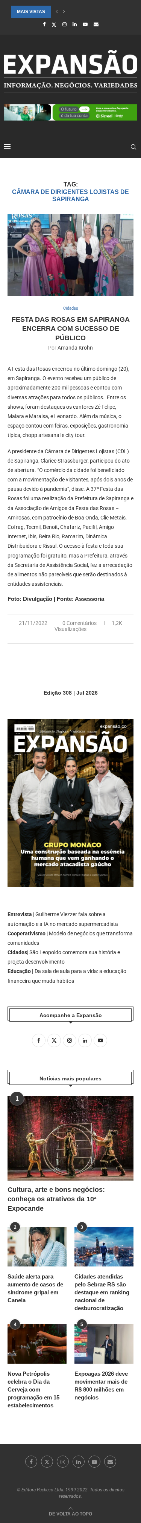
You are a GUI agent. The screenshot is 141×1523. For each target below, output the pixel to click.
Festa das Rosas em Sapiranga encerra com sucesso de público (71, 329)
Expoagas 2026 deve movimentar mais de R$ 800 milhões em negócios (101, 1385)
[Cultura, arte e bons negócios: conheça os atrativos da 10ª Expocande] (70, 1138)
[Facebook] (44, 24)
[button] (57, 12)
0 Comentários (79, 623)
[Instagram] (64, 24)
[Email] (96, 24)
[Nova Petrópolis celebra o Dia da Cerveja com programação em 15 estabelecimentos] (37, 1344)
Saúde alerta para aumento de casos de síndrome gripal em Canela (35, 1288)
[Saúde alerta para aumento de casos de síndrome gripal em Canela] (37, 1246)
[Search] (133, 147)
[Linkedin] (75, 24)
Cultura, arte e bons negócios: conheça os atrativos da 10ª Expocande (56, 1199)
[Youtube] (85, 24)
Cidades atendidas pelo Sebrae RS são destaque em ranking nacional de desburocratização (101, 1292)
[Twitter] (54, 24)
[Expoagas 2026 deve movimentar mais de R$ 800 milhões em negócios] (103, 1344)
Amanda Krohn (75, 348)
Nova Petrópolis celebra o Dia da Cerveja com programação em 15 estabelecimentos (33, 1389)
